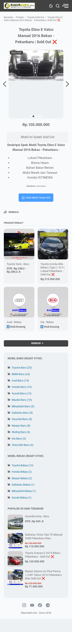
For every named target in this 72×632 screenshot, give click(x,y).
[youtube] (32, 605)
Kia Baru (19, 438)
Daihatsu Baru (22, 412)
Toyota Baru (22, 367)
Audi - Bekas (14, 322)
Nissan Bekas (22, 478)
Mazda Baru (22, 399)
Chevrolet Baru (22, 444)
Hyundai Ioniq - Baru (37, 516)
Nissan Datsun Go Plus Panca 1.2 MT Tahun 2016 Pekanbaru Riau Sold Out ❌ (43, 575)
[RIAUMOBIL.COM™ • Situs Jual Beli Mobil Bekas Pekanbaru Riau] (19, 6)
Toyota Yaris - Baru (18, 264)
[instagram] (24, 605)
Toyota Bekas (22, 465)
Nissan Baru (21, 425)
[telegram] (48, 605)
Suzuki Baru (21, 393)
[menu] (65, 6)
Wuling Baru (21, 432)
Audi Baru (20, 380)
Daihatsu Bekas (23, 484)
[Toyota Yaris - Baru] (19, 244)
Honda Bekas (22, 471)
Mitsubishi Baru (23, 406)
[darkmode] (51, 5)
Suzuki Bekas (21, 497)
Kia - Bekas (47, 322)
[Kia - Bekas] (53, 302)
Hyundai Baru (22, 419)
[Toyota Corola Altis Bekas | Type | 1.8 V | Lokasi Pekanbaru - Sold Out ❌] (53, 244)
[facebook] (40, 605)
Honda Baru (22, 386)
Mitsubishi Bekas (24, 491)
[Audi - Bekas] (19, 302)
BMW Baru (21, 374)
